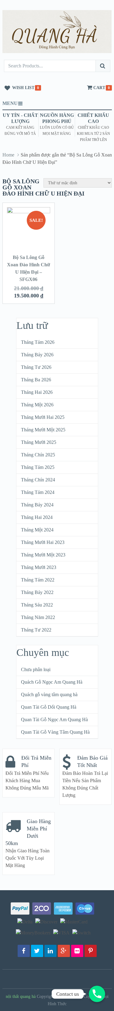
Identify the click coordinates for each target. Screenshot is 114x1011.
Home (8, 154)
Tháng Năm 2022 (38, 617)
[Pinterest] (91, 951)
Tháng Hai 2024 (37, 517)
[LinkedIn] (50, 951)
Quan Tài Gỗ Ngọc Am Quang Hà (54, 719)
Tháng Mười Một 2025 (43, 429)
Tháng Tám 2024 (37, 492)
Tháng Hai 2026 (37, 392)
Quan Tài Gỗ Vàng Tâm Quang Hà (55, 732)
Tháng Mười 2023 (38, 567)
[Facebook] (24, 951)
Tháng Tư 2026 (36, 367)
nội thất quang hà (21, 996)
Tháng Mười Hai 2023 (42, 542)
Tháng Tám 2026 (37, 342)
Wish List (23, 87)
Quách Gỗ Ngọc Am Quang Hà (51, 682)
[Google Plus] (64, 951)
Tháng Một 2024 (37, 529)
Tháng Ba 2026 (36, 379)
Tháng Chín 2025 (38, 454)
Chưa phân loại (35, 669)
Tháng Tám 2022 (37, 579)
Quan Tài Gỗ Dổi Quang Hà (48, 707)
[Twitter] (37, 951)
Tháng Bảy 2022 (37, 592)
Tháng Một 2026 (37, 404)
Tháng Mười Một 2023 (43, 554)
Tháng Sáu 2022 (37, 604)
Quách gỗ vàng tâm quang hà (49, 694)
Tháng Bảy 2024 (37, 504)
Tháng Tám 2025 (37, 467)
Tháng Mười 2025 (38, 442)
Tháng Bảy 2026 (37, 354)
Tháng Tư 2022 (36, 629)
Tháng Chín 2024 (38, 479)
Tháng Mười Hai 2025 (42, 417)
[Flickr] (77, 951)
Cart (99, 87)
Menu (10, 103)
